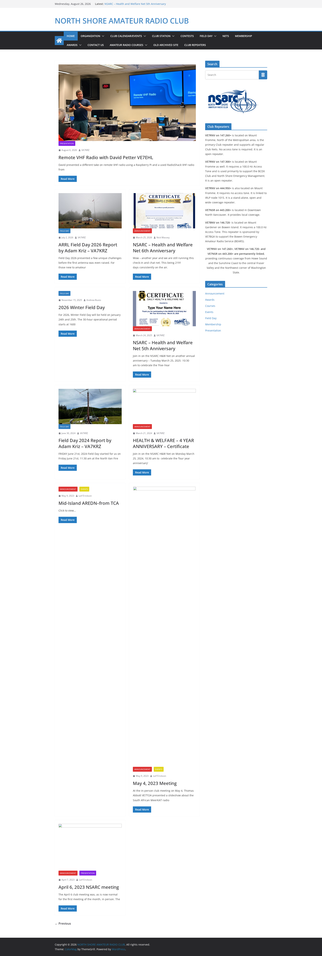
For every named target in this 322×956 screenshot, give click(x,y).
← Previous (63, 923)
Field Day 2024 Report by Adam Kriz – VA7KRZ (85, 443)
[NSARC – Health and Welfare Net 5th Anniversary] (164, 308)
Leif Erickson (85, 495)
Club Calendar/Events (126, 36)
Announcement (142, 231)
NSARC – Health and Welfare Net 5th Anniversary (163, 345)
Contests (187, 36)
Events (84, 489)
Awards (72, 45)
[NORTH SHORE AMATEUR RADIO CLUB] (59, 40)
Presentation (67, 143)
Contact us (96, 45)
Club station (161, 36)
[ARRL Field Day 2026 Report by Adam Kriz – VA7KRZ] (90, 210)
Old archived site (165, 45)
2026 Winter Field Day (118, 4)
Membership (243, 36)
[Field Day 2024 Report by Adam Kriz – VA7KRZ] (90, 406)
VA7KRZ (85, 150)
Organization (90, 36)
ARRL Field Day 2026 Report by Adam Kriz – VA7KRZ (88, 247)
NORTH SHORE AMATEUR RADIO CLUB (122, 21)
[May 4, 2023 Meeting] (164, 627)
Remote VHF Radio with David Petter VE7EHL (106, 157)
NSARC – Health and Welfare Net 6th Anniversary (163, 247)
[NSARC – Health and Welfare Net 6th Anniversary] (164, 210)
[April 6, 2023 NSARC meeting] (90, 847)
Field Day (206, 36)
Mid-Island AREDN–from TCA (89, 503)
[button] (102, 36)
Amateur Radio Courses (126, 45)
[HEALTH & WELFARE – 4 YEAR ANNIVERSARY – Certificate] (164, 406)
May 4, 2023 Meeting (155, 783)
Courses (210, 306)
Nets (225, 36)
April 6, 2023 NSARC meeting (89, 887)
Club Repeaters (195, 45)
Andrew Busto (93, 300)
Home (71, 36)
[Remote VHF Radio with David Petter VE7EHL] (127, 102)
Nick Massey (163, 237)
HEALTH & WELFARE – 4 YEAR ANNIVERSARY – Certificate (163, 443)
